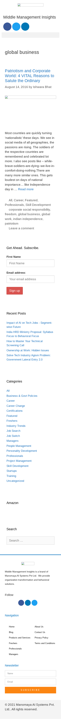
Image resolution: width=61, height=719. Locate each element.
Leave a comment (21, 228)
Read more (26, 189)
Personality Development (22, 450)
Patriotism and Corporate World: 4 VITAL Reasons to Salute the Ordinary (29, 75)
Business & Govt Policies (22, 395)
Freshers (12, 420)
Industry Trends (16, 425)
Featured (31, 200)
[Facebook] (7, 26)
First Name (14, 256)
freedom (10, 214)
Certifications (15, 410)
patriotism (11, 223)
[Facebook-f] (21, 603)
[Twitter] (16, 26)
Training (11, 476)
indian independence (28, 219)
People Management (19, 445)
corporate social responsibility (29, 209)
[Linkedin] (25, 26)
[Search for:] (30, 540)
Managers (13, 440)
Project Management (19, 460)
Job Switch (13, 435)
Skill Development (38, 205)
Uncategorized (15, 480)
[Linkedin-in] (28, 603)
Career (18, 200)
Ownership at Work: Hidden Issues (28, 350)
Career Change (16, 405)
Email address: (16, 272)
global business (29, 214)
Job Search (13, 430)
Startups (12, 470)
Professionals (14, 205)
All (10, 200)
